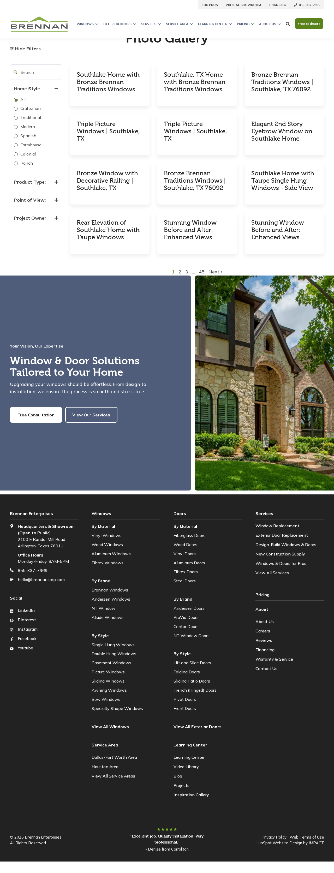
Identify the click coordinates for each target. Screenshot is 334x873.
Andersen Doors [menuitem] (189, 608)
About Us (267, 24)
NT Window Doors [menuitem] (192, 635)
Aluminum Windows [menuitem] (111, 553)
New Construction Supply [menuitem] (280, 554)
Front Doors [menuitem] (185, 708)
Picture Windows (108, 671)
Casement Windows (111, 662)
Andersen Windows (111, 599)
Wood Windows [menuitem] (107, 544)
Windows (85, 24)
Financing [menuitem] (265, 649)
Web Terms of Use (307, 837)
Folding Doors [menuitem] (187, 671)
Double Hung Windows (114, 653)
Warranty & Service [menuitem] (274, 659)
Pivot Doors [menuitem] (185, 699)
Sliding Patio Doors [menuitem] (192, 681)
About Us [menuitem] (264, 621)
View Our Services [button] (91, 414)
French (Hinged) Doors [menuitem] (195, 690)
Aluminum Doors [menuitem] (189, 562)
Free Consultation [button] (36, 414)
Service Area (177, 24)
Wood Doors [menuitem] (185, 544)
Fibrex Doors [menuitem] (186, 571)
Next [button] (214, 272)
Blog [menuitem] (178, 776)
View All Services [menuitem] (272, 572)
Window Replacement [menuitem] (277, 525)
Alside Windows (107, 617)
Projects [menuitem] (181, 785)
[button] (15, 72)
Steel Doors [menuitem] (185, 580)
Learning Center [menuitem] (189, 757)
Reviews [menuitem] (263, 640)
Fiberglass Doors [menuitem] (189, 535)
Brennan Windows (110, 590)
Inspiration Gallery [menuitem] (191, 794)
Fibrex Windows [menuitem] (107, 562)
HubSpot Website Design (278, 842)
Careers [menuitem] (262, 630)
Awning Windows (109, 690)
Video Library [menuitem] (186, 766)
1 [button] (174, 272)
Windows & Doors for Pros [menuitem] (280, 563)
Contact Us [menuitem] (266, 668)
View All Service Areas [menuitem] (113, 776)
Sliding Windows (108, 681)
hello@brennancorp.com (41, 579)
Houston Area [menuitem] (105, 766)
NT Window (103, 608)
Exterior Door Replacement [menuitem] (281, 535)
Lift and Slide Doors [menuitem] (192, 662)
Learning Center (212, 24)
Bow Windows (106, 699)
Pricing (243, 24)
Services (148, 24)
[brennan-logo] (39, 23)
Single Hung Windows (113, 644)
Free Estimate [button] (309, 24)
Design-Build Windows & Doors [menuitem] (285, 544)
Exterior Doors (117, 24)
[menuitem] (210, 4)
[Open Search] (288, 24)
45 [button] (202, 272)
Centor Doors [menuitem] (186, 626)
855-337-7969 (32, 570)
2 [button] (180, 272)
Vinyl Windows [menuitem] (106, 535)
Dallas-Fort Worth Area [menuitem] (114, 757)
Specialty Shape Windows (117, 708)
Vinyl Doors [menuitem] (185, 553)
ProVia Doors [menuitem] (186, 617)
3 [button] (187, 272)
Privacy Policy (274, 837)
